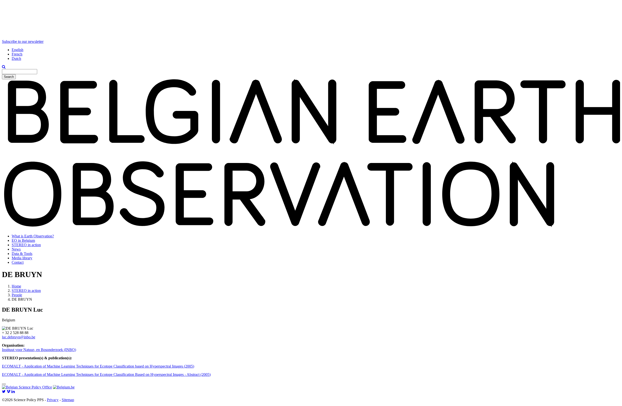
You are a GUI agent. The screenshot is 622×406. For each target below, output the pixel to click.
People (17, 295)
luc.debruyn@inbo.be (18, 337)
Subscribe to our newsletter (22, 41)
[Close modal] (4, 384)
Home (16, 286)
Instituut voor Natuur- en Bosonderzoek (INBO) (39, 350)
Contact (18, 262)
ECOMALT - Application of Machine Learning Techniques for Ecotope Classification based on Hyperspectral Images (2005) (98, 366)
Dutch (16, 58)
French (17, 54)
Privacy (53, 400)
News (16, 249)
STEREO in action (26, 245)
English (17, 50)
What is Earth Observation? (33, 236)
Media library (22, 258)
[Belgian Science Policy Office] (27, 387)
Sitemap (68, 400)
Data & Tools (22, 254)
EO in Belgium (23, 240)
